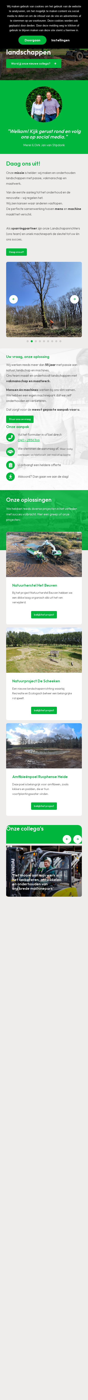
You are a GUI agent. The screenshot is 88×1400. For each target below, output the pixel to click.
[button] (74, 299)
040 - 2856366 (29, 440)
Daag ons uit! (16, 251)
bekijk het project (44, 614)
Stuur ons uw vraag (20, 419)
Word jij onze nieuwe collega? (31, 63)
